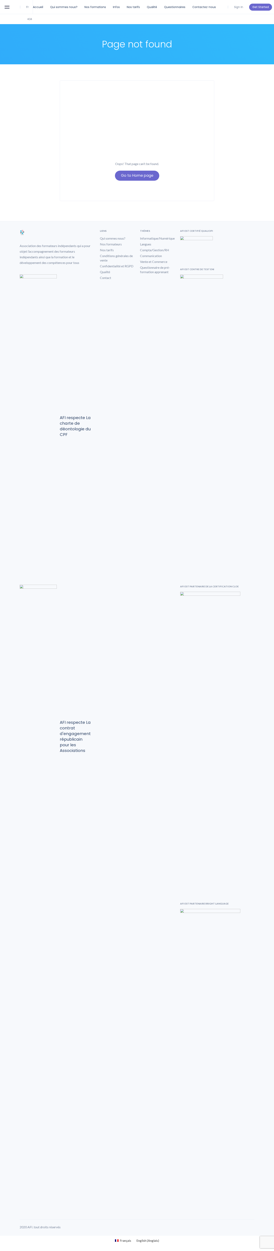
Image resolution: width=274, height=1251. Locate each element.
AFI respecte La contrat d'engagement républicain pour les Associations (75, 736)
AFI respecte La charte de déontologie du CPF (75, 426)
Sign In (238, 7)
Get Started (260, 7)
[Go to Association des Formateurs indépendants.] (21, 19)
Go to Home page (137, 175)
